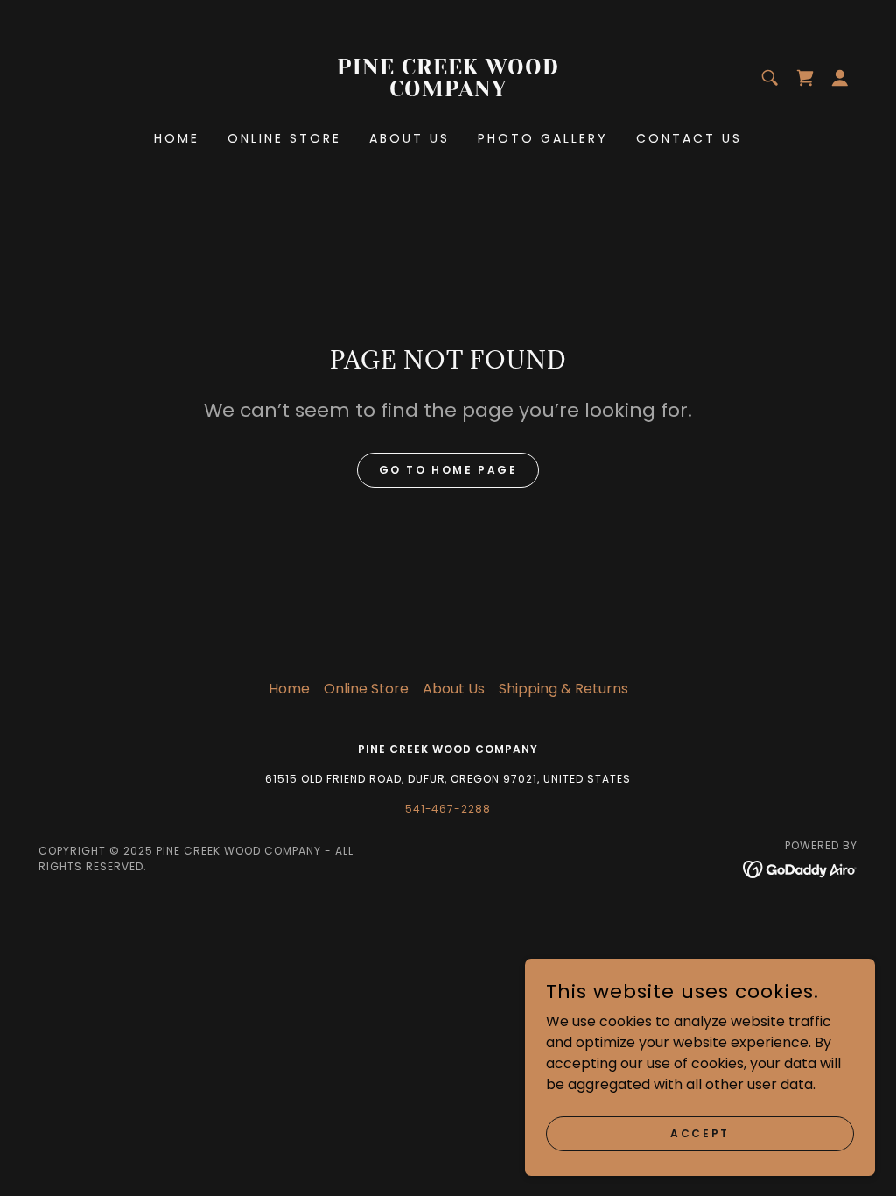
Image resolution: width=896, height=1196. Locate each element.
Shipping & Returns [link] (563, 689)
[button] (840, 77)
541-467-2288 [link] (448, 808)
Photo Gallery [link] (543, 138)
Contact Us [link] (689, 138)
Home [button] (289, 689)
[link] (448, 91)
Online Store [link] (284, 138)
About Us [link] (409, 138)
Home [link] (177, 138)
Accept (699, 1132)
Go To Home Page (448, 469)
